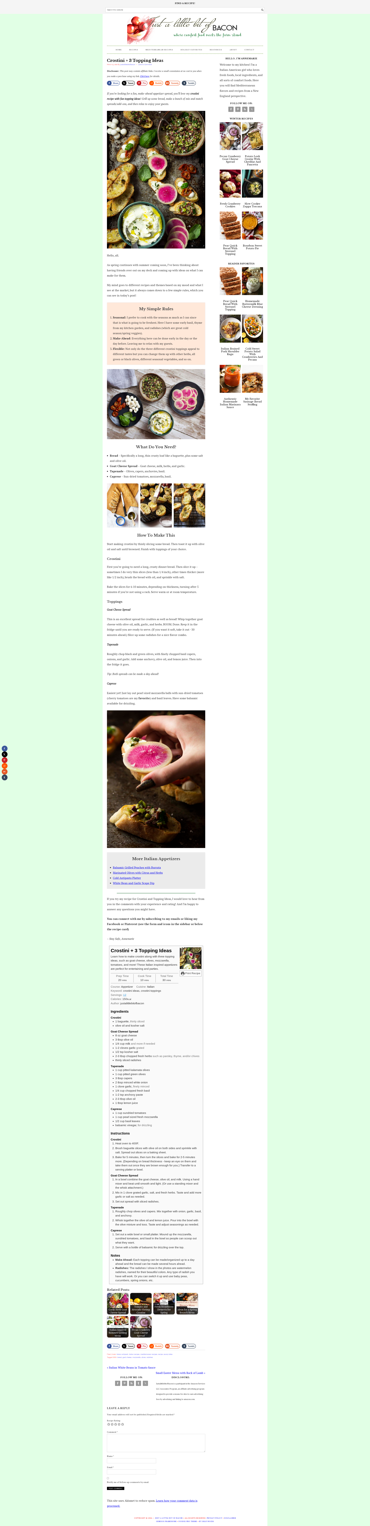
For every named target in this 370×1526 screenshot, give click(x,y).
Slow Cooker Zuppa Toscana (252, 205)
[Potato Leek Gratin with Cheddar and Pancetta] (252, 137)
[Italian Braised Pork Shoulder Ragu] (230, 329)
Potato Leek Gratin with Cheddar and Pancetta (252, 160)
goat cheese (127, 1357)
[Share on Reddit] (5, 766)
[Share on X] (5, 754)
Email (110, 1467)
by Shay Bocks (206, 1521)
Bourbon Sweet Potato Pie (252, 247)
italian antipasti (122, 1354)
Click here (144, 76)
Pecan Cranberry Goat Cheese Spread (230, 159)
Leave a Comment (145, 64)
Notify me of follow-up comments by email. (128, 1482)
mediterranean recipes (148, 1354)
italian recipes (134, 1354)
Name (110, 1456)
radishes (150, 1357)
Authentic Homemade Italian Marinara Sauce (230, 403)
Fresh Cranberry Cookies (230, 205)
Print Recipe (192, 973)
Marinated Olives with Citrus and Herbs (138, 872)
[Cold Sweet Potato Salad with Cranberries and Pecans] (252, 329)
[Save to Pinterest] (5, 760)
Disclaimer (230, 1518)
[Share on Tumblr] (5, 777)
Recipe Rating (113, 1420)
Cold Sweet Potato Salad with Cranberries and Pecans (252, 354)
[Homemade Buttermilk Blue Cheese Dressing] (252, 282)
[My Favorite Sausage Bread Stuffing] (252, 380)
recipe (160, 1354)
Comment (112, 1432)
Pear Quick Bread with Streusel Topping (230, 249)
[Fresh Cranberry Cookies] (230, 184)
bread (119, 1357)
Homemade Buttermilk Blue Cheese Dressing (252, 304)
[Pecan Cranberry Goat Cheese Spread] (230, 137)
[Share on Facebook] (5, 748)
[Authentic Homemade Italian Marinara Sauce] (230, 380)
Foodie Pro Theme (188, 1521)
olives (143, 1357)
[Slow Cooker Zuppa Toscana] (252, 184)
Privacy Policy (214, 1518)
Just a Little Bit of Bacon (185, 28)
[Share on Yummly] (5, 772)
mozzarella (136, 1357)
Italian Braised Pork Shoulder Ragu (230, 351)
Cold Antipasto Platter (127, 878)
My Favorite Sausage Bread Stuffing (252, 401)
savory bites (168, 1354)
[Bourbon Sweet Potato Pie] (252, 226)
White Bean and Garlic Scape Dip (133, 883)
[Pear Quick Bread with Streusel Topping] (230, 226)
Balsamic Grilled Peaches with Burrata (137, 867)
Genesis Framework (166, 1521)
